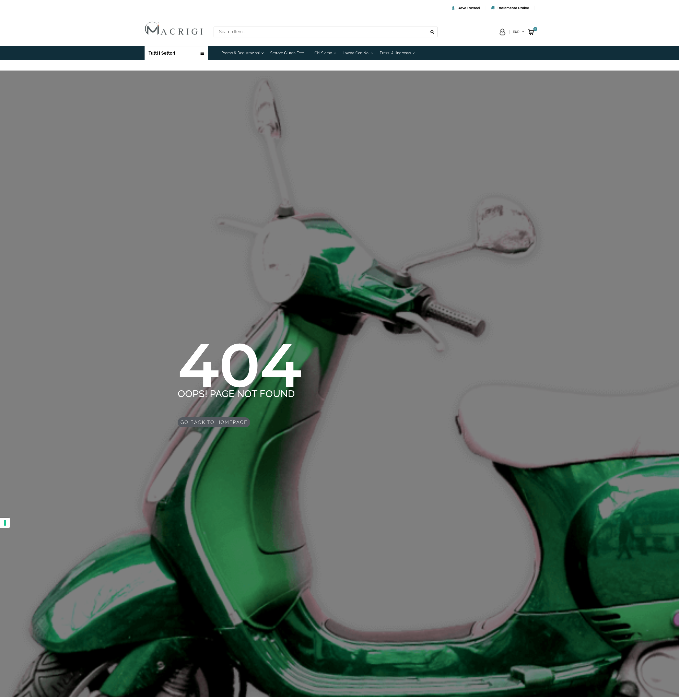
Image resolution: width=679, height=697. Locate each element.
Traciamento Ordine (513, 8)
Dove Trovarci (469, 8)
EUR (516, 32)
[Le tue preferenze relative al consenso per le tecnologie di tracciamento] (5, 523)
